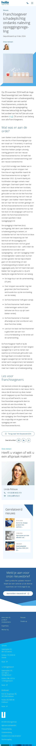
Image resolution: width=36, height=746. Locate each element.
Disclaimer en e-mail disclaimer (11, 736)
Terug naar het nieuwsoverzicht (19, 434)
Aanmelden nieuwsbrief (16, 593)
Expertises (5, 626)
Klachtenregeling (7, 739)
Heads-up (23, 621)
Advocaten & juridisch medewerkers (6, 619)
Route (3, 662)
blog (11, 116)
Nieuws (23, 617)
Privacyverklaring (6, 729)
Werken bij (5, 630)
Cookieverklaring (7, 732)
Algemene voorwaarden (9, 725)
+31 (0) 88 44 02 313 (14, 493)
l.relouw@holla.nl (13, 496)
